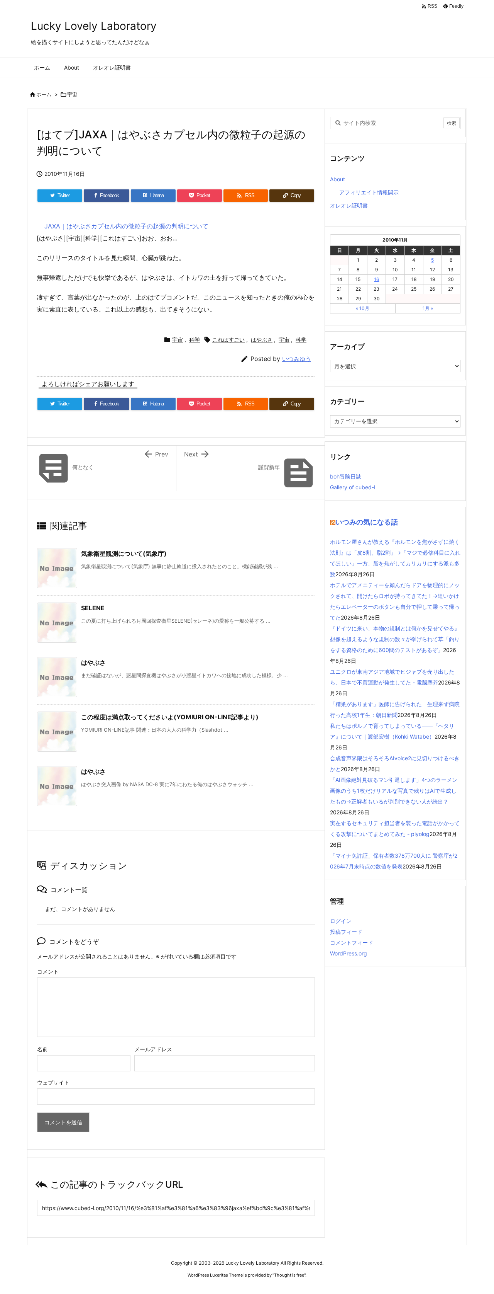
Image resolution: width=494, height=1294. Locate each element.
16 (376, 279)
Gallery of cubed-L (353, 487)
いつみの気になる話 (366, 522)
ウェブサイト (53, 1082)
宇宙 (72, 94)
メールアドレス (153, 1049)
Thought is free (289, 1275)
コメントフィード (351, 942)
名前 (42, 1049)
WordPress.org (348, 953)
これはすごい (228, 339)
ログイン (341, 921)
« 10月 (362, 308)
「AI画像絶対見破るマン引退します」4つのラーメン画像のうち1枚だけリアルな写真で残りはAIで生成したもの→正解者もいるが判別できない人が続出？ (393, 790)
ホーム (43, 94)
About (337, 179)
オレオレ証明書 (349, 205)
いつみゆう (296, 359)
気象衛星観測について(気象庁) (124, 553)
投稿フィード (346, 931)
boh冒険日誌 (345, 476)
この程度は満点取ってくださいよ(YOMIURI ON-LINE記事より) (170, 717)
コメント (48, 971)
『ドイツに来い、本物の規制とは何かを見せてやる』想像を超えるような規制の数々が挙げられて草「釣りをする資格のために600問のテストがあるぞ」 (395, 639)
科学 (194, 339)
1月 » (428, 308)
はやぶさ (261, 339)
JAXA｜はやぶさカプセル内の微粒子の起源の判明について (126, 226)
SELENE (93, 608)
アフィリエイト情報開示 (369, 192)
